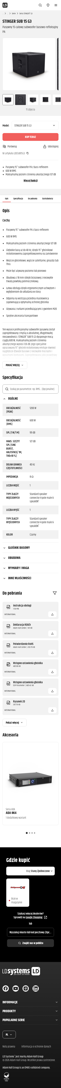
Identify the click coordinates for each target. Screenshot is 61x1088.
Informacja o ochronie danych (36, 1046)
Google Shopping (34, 917)
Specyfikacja (18, 198)
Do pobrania (32, 198)
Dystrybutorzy (47, 198)
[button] (52, 614)
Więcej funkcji (31, 180)
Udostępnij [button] (53, 146)
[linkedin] (36, 988)
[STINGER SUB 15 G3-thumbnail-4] (45, 99)
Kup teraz (30, 137)
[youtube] (16, 988)
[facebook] (6, 988)
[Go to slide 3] (32, 833)
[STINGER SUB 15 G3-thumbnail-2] (20, 99)
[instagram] (26, 988)
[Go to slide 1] (27, 833)
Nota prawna (9, 1046)
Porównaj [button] (12, 146)
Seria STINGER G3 (26, 13)
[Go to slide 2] (29, 833)
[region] (30, 64)
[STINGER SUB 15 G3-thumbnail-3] (33, 99)
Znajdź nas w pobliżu (32, 943)
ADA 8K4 (11, 813)
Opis (6, 198)
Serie (14, 13)
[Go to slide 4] (34, 833)
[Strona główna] (5, 5)
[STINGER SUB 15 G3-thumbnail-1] (6, 99)
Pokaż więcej (13, 365)
